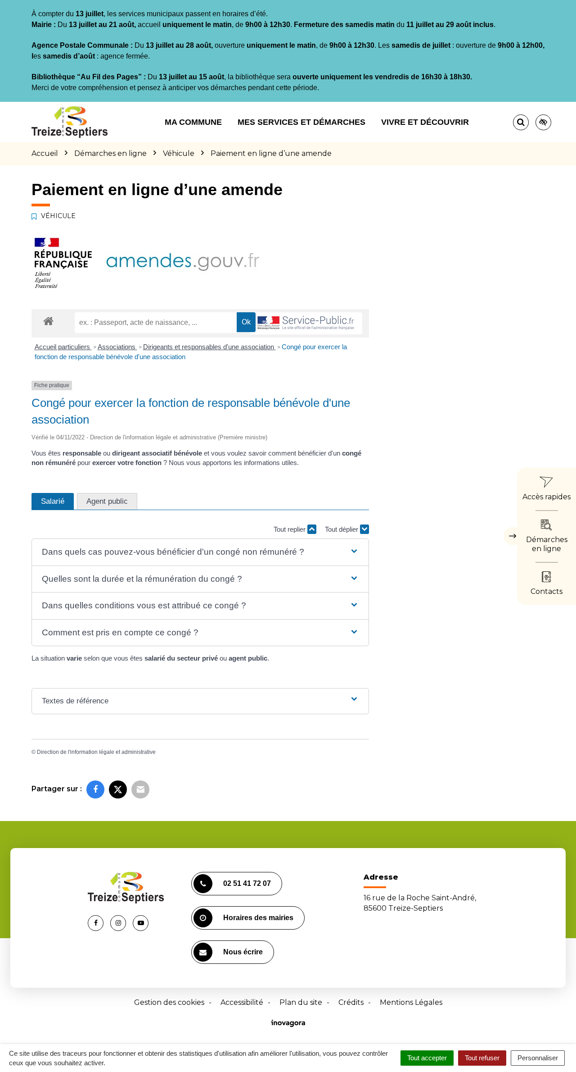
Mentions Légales (411, 1002)
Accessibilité (241, 1002)
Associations (117, 347)
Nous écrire (243, 952)
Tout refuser (482, 1058)
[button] (200, 552)
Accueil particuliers (63, 347)
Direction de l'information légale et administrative (96, 752)
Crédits (351, 1002)
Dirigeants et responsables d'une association (209, 347)
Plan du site (300, 1002)
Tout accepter (427, 1058)
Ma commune (193, 122)
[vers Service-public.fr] (306, 323)
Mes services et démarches (301, 122)
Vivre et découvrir (425, 122)
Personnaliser (538, 1058)
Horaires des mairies (258, 917)
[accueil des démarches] (48, 320)
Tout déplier (342, 529)
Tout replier (290, 529)
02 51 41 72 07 (247, 883)
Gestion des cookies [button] (169, 1002)
